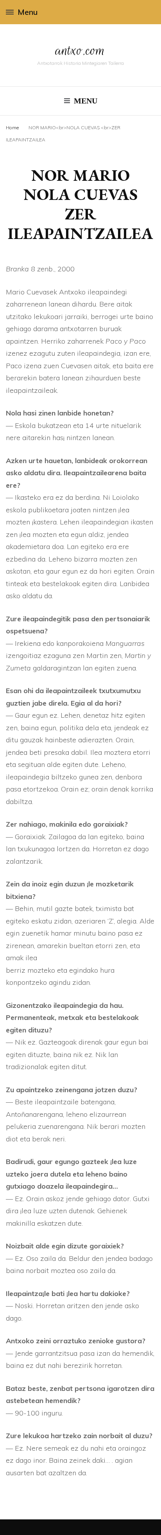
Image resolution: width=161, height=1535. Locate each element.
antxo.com (80, 50)
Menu (28, 12)
